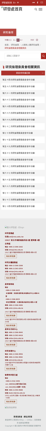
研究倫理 (15, 45)
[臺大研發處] (14, 227)
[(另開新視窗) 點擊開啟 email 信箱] (41, 2)
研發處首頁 (7, 3)
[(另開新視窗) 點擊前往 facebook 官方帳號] (37, 2)
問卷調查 (18, 417)
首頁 (7, 45)
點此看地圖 (10, 256)
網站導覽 (28, 417)
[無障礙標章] (11, 407)
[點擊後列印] (36, 40)
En (14, 3)
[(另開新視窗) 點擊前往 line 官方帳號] (33, 2)
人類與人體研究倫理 (30, 45)
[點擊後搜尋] (35, 10)
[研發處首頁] (11, 9)
